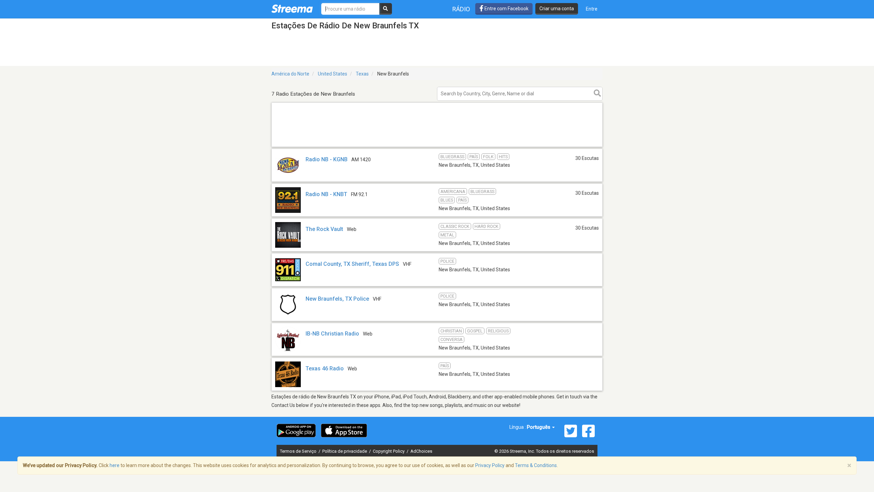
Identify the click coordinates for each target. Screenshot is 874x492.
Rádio (461, 9)
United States (332, 74)
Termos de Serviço (299, 451)
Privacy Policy (490, 465)
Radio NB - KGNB (327, 159)
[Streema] (292, 8)
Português (539, 427)
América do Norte (290, 74)
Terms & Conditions (536, 465)
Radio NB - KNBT (326, 194)
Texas (362, 74)
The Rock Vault (324, 229)
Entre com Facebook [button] (505, 8)
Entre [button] (591, 9)
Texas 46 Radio (325, 368)
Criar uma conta (556, 8)
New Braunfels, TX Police (337, 299)
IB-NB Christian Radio (332, 333)
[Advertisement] (437, 146)
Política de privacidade (345, 451)
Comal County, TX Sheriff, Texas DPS (352, 264)
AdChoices (421, 451)
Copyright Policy (389, 451)
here (114, 465)
